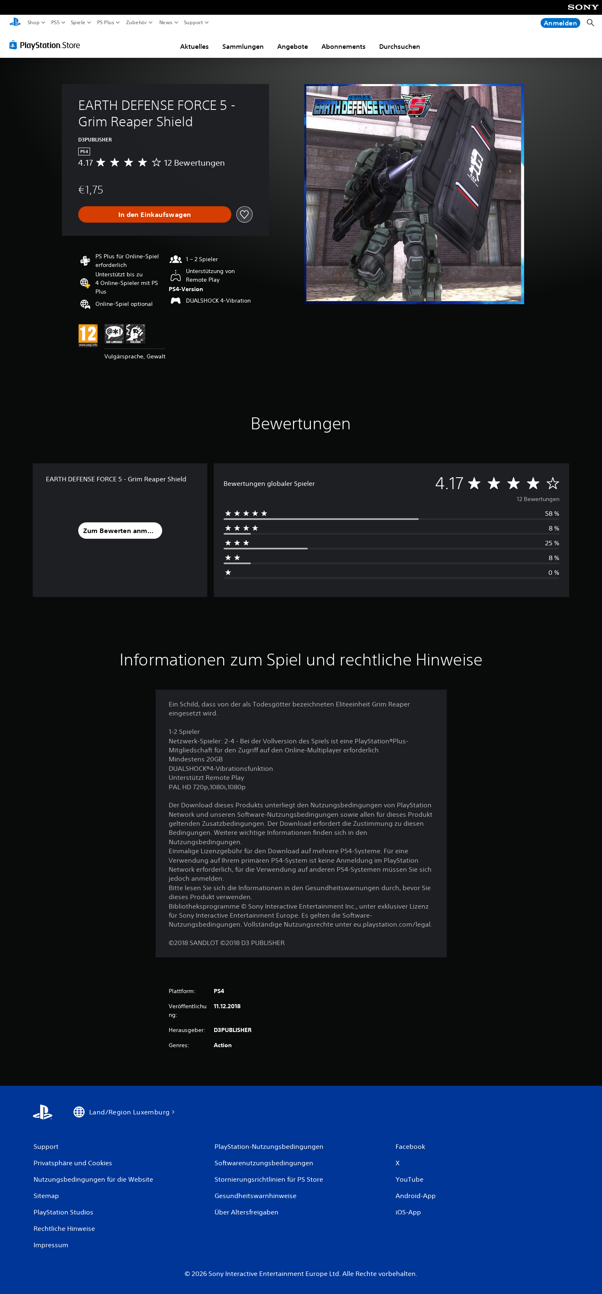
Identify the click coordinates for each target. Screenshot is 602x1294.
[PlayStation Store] (47, 44)
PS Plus (105, 22)
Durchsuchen (399, 46)
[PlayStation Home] (15, 23)
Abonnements (343, 46)
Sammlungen (243, 46)
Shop (33, 22)
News (165, 22)
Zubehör (136, 22)
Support (194, 22)
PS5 (55, 22)
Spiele (77, 22)
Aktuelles (194, 46)
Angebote (292, 46)
